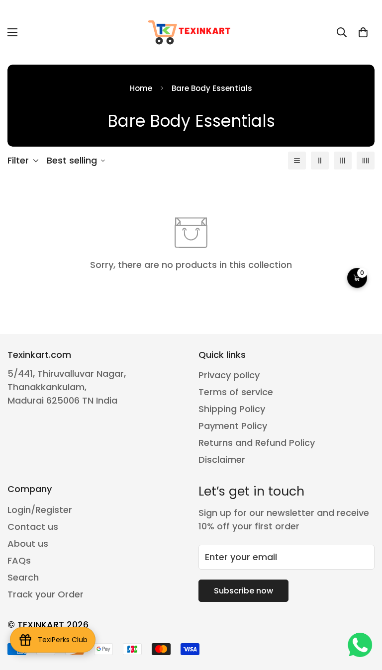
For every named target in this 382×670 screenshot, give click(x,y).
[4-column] (366, 160)
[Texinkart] (191, 32)
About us (27, 543)
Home (141, 88)
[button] (363, 32)
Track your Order (45, 594)
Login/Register (39, 509)
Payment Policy (232, 425)
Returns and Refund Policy (256, 442)
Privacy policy (229, 375)
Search (23, 577)
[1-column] (297, 160)
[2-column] (320, 160)
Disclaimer (221, 459)
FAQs (19, 560)
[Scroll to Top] (362, 615)
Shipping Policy (231, 409)
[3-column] (343, 160)
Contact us (32, 526)
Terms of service (235, 392)
